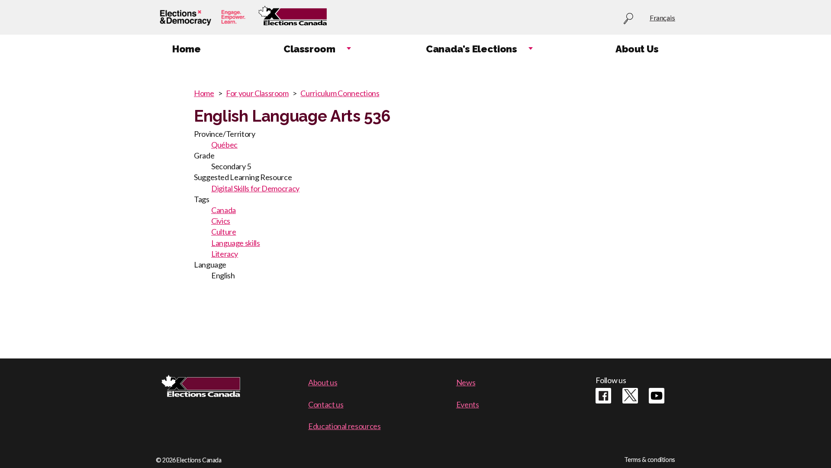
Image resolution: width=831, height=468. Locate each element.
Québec (224, 144)
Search (628, 19)
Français (662, 17)
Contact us (325, 404)
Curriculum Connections (339, 93)
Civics (220, 221)
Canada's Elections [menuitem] (471, 49)
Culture (223, 231)
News (466, 382)
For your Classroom (257, 93)
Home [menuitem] (186, 49)
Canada (223, 210)
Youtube (656, 395)
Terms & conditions (649, 459)
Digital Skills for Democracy (255, 188)
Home (204, 93)
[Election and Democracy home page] (202, 17)
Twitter (630, 395)
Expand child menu (349, 49)
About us (322, 382)
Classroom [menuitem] (309, 49)
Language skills (235, 243)
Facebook (603, 395)
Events (467, 404)
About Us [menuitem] (637, 49)
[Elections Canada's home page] (292, 17)
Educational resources (344, 426)
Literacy (224, 253)
